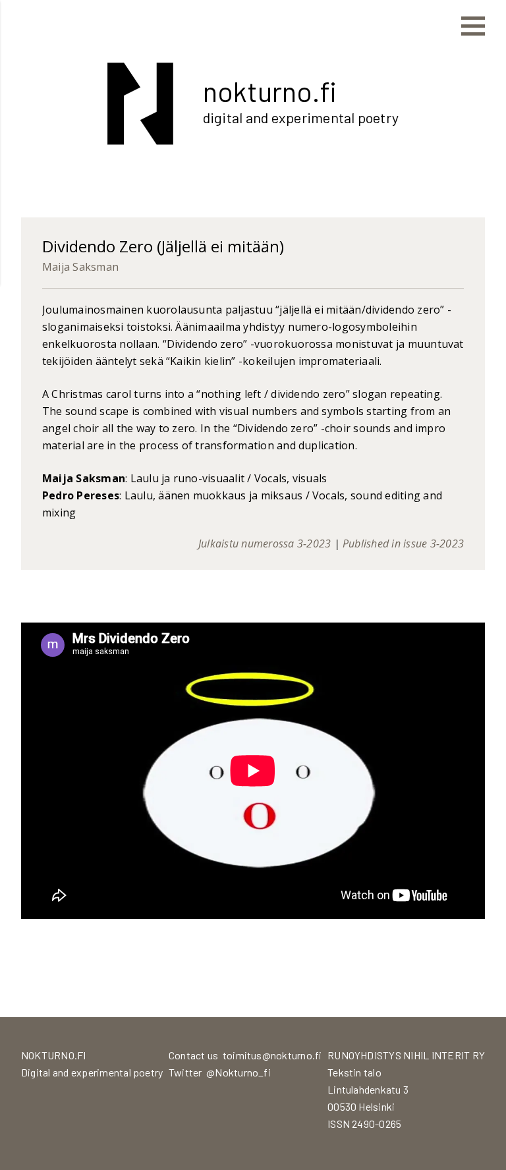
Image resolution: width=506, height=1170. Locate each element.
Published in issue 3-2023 (403, 543)
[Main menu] (473, 26)
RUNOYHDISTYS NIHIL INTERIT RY (406, 1055)
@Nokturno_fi (238, 1072)
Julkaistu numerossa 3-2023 (264, 543)
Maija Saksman (80, 267)
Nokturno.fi (270, 90)
